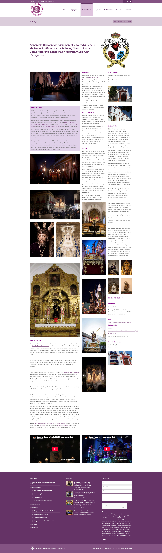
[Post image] (69, 483)
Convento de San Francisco (71, 372)
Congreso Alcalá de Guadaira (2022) (43, 510)
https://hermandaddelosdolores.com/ (119, 322)
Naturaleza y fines (39, 494)
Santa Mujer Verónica (44, 124)
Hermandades (36, 504)
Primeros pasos (38, 497)
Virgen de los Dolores (52, 126)
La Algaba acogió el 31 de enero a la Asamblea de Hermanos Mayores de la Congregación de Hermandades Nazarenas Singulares (84, 503)
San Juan (42, 425)
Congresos (35, 507)
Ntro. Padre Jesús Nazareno (40, 346)
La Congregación (36, 487)
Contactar (35, 527)
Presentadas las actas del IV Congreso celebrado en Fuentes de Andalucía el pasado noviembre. (84, 494)
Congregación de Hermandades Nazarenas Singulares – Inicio (43, 483)
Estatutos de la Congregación (44, 500)
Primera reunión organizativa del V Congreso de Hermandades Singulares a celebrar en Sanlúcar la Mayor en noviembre (84, 513)
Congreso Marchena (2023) (41, 514)
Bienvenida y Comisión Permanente (43, 490)
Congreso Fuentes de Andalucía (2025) (44, 521)
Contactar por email (48, 1)
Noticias (34, 524)
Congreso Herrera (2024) (40, 517)
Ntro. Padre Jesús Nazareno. (43, 423)
